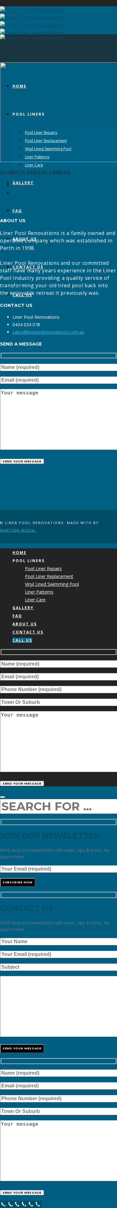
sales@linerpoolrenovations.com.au (48, 332)
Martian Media (18, 530)
